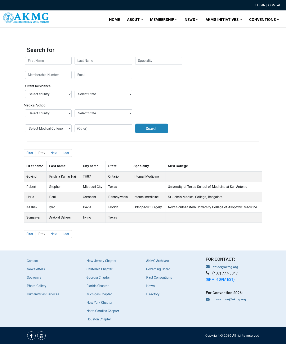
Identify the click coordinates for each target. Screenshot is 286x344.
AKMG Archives (157, 261)
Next (53, 153)
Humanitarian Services (43, 294)
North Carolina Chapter (102, 311)
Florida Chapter (97, 286)
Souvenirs (34, 278)
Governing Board (158, 269)
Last (66, 153)
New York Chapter (99, 303)
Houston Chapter (98, 319)
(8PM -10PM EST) (220, 279)
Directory (153, 294)
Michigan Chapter (99, 294)
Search (151, 128)
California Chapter (99, 269)
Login (260, 5)
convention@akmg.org (229, 299)
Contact (275, 5)
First (29, 153)
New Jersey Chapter (101, 261)
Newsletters (36, 269)
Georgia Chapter (98, 278)
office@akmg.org (225, 267)
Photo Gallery (36, 286)
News (150, 286)
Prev (41, 153)
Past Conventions (159, 278)
